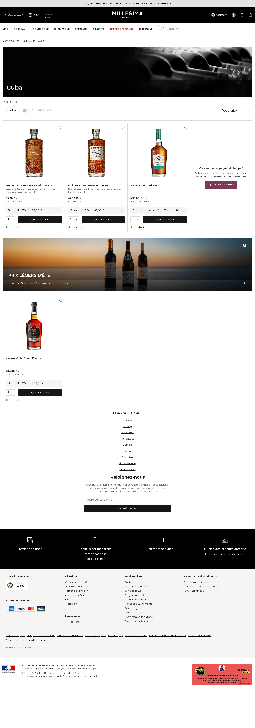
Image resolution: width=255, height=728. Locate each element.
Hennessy (127, 420)
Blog (67, 599)
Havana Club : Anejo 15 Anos (24, 358)
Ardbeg (127, 426)
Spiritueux (29, 40)
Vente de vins (11, 40)
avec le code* (120, 3)
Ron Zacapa (127, 438)
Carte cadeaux (133, 590)
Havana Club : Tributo (144, 185)
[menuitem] (5, 29)
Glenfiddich (127, 432)
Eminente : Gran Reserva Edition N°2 (29, 185)
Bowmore (127, 451)
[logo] (127, 15)
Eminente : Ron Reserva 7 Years (88, 185)
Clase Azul (127, 457)
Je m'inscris (127, 508)
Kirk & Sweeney (127, 463)
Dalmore (127, 444)
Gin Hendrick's (128, 469)
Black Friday (24, 647)
